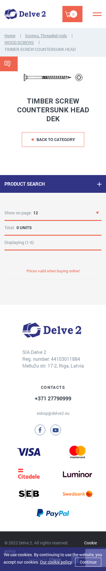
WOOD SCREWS (19, 42)
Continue (88, 562)
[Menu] (97, 14)
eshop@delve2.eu (53, 413)
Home (9, 35)
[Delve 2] (25, 14)
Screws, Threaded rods (46, 35)
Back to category (56, 139)
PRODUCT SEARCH (24, 184)
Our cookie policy (56, 562)
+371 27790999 (53, 398)
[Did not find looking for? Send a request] (9, 63)
